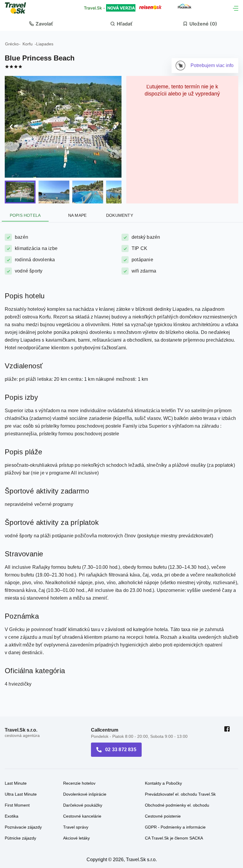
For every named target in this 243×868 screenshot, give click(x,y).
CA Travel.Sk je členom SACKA (174, 792)
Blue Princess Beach (40, 58)
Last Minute (16, 737)
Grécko (12, 44)
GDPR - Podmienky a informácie (175, 781)
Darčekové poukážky (82, 759)
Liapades (44, 44)
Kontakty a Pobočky (163, 737)
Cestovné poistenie (163, 770)
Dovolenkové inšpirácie (84, 748)
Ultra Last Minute (21, 748)
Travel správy (75, 781)
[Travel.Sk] (19, 8)
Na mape (77, 169)
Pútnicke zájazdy (20, 792)
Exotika (11, 770)
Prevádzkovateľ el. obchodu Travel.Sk (180, 748)
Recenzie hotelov (79, 737)
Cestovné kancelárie (82, 770)
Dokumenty (117, 169)
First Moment (17, 759)
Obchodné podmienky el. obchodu (177, 759)
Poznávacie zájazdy (23, 781)
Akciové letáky (76, 792)
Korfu (28, 44)
